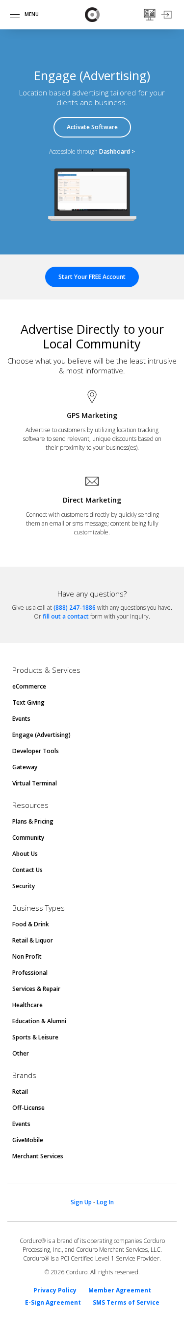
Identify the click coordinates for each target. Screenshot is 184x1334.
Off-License (28, 1108)
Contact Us (27, 870)
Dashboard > (117, 151)
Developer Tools (35, 751)
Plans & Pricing (32, 821)
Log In (105, 1202)
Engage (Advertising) (41, 735)
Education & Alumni (39, 1021)
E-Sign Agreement (53, 1303)
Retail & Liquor (32, 940)
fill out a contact (66, 616)
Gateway (24, 767)
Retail (20, 1091)
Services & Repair (36, 989)
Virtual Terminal (34, 783)
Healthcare (27, 1005)
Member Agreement (119, 1290)
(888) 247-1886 (74, 607)
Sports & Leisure (35, 1037)
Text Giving (28, 702)
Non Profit (27, 956)
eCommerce (29, 686)
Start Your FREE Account (92, 277)
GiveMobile (27, 1140)
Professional (30, 972)
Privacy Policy (55, 1290)
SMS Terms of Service (126, 1303)
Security (23, 886)
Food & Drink (30, 924)
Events (21, 718)
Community (28, 837)
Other (20, 1053)
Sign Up (81, 1202)
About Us (25, 854)
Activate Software (92, 127)
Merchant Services (37, 1156)
